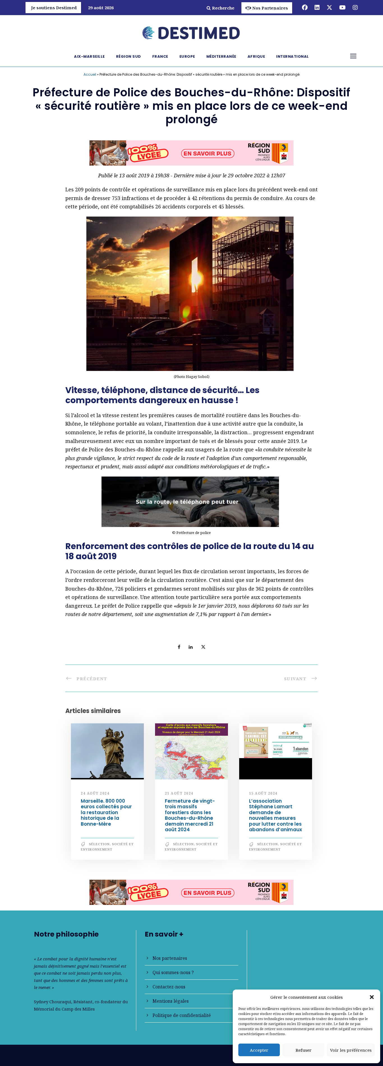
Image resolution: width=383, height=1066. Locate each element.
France (160, 56)
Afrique (256, 56)
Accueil (90, 74)
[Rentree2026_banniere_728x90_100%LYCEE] (191, 894)
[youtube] (342, 7)
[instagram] (355, 7)
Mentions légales (171, 1001)
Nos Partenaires (270, 8)
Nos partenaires (170, 958)
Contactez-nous (169, 987)
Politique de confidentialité (182, 1015)
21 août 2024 (179, 795)
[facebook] (305, 7)
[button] (372, 997)
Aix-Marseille (89, 56)
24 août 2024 (95, 795)
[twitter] (329, 7)
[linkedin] (317, 7)
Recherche (223, 8)
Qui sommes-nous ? (173, 972)
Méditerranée (221, 56)
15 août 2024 (263, 795)
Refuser (304, 1050)
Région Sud (128, 56)
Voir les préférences (351, 1050)
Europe (187, 56)
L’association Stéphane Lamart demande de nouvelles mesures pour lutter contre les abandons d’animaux (275, 817)
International (292, 56)
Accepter (259, 1050)
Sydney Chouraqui (52, 1001)
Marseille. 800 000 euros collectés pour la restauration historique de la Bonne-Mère (106, 815)
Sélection (99, 846)
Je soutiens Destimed (54, 7)
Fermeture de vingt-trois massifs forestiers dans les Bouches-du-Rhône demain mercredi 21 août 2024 (190, 817)
